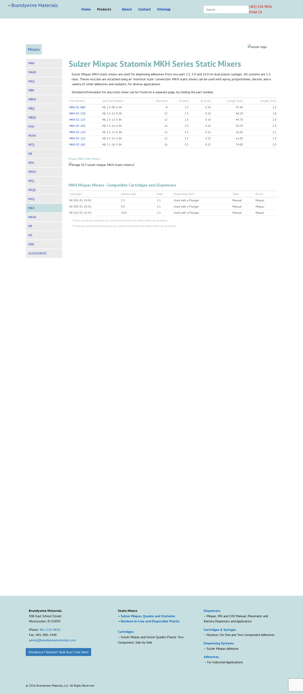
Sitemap (164, 9)
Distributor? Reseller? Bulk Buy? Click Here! (58, 652)
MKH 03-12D (77, 132)
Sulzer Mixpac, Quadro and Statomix (148, 616)
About (127, 9)
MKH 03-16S (77, 144)
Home (86, 9)
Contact (144, 9)
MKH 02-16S (77, 126)
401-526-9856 (49, 630)
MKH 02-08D (77, 107)
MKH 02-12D (77, 113)
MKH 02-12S (77, 119)
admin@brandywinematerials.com (52, 640)
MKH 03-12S (77, 138)
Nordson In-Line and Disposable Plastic (150, 621)
